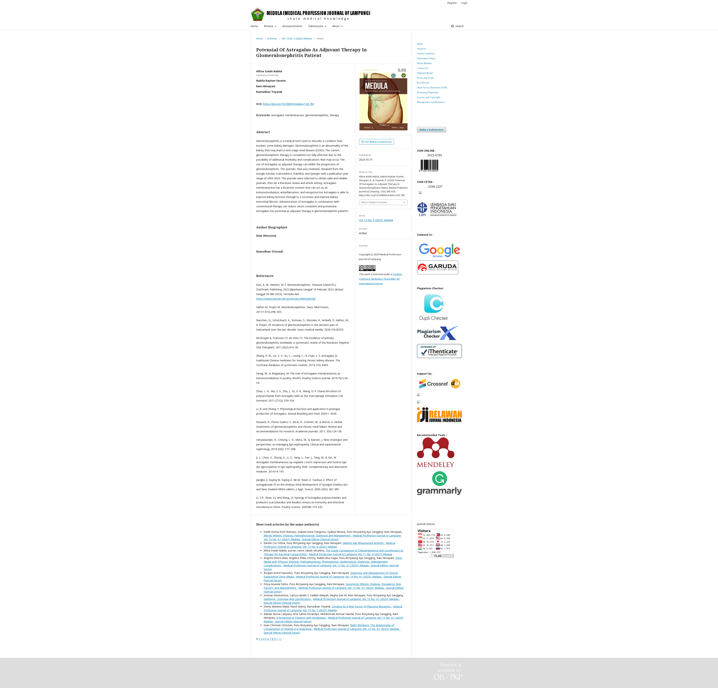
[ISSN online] (428, 172)
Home (254, 26)
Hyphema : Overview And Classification (288, 599)
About (336, 26)
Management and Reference (431, 102)
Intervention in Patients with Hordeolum (301, 617)
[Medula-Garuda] (437, 273)
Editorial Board (425, 73)
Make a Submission (432, 129)
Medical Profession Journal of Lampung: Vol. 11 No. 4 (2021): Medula (350, 554)
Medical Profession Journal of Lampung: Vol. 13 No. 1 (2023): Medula (333, 608)
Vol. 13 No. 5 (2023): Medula (297, 38)
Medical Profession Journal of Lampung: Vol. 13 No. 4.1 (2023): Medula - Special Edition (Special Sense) (332, 537)
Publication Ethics (426, 58)
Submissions (316, 26)
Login (464, 2)
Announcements (292, 26)
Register (452, 2)
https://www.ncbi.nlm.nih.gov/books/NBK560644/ (286, 298)
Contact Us (422, 68)
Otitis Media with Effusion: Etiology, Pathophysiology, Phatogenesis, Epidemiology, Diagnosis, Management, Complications (333, 561)
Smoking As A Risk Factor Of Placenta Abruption (361, 606)
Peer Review (423, 82)
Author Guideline (426, 53)
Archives (272, 38)
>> (280, 639)
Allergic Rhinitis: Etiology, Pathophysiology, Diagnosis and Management (307, 535)
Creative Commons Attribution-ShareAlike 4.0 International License (380, 278)
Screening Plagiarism (427, 92)
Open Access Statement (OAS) (432, 87)
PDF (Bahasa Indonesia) (378, 141)
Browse (269, 26)
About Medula (424, 63)
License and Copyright (428, 97)
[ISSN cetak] (420, 195)
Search (459, 26)
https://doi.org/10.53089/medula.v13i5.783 (288, 104)
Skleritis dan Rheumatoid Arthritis (363, 543)
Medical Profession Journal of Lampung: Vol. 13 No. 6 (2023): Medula (329, 544)
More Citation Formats (374, 202)
